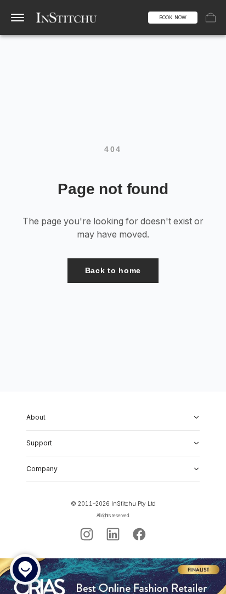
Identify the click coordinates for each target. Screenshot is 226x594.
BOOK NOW (173, 17)
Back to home (113, 270)
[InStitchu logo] (66, 17)
